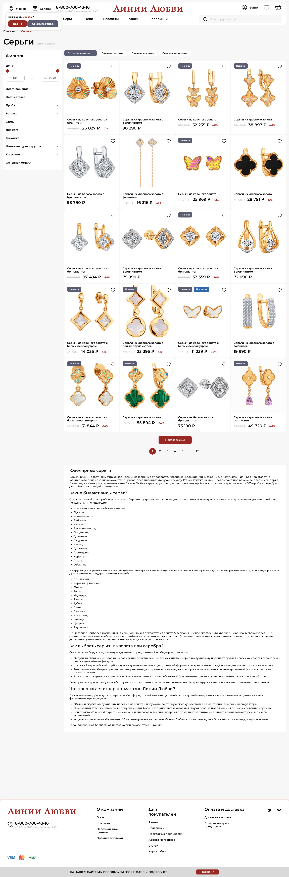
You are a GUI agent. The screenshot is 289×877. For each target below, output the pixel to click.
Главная (9, 31)
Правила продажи (110, 838)
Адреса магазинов (162, 839)
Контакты (103, 823)
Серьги (69, 19)
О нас (101, 817)
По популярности (79, 53)
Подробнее (158, 872)
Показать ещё (175, 440)
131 (197, 451)
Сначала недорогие (174, 53)
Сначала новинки (143, 53)
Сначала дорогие (112, 53)
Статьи (153, 845)
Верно (17, 23)
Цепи (89, 19)
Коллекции (159, 19)
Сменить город (43, 23)
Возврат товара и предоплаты (217, 825)
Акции (134, 19)
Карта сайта (157, 851)
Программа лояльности (165, 834)
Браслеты (111, 19)
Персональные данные (107, 830)
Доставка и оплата (218, 817)
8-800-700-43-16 (73, 7)
